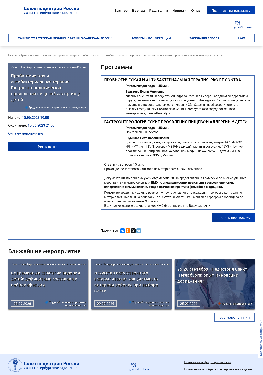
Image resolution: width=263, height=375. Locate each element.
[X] (133, 230)
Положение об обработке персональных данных (219, 369)
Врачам (138, 10)
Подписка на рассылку (230, 10)
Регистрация (49, 146)
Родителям (158, 10)
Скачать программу (233, 217)
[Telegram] (138, 230)
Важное (121, 10)
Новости (179, 10)
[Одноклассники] (128, 230)
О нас (195, 10)
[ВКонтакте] (122, 230)
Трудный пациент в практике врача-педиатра (57, 107)
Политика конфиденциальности (207, 362)
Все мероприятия (234, 317)
